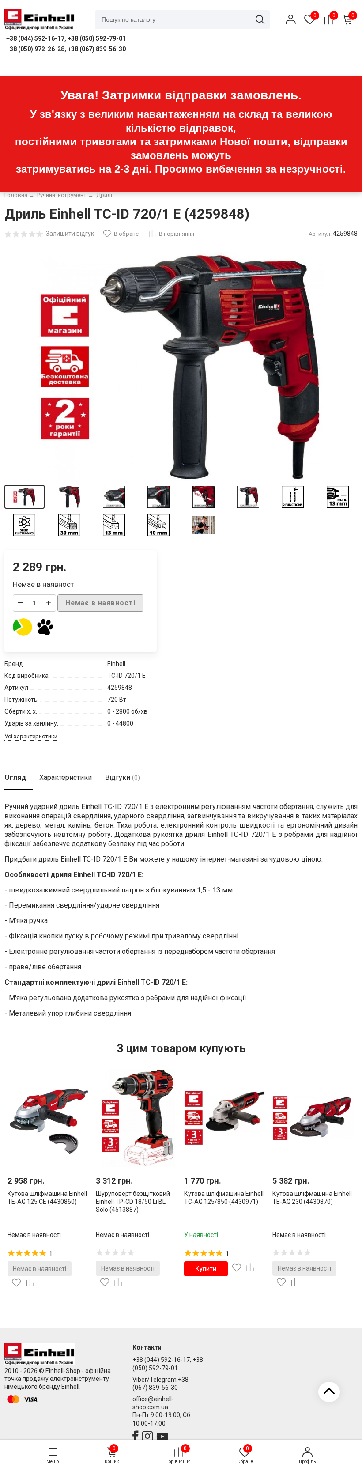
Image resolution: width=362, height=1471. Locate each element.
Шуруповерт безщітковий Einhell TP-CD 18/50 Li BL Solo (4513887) (133, 1201)
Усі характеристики (30, 736)
